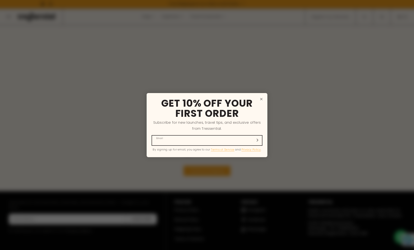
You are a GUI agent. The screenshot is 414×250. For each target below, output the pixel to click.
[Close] (261, 99)
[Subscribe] (257, 140)
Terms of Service (222, 149)
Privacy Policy (251, 149)
